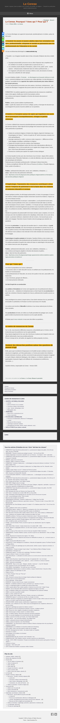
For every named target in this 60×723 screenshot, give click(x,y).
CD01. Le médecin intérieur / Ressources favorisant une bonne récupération (23, 613)
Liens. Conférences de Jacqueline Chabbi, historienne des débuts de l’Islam (23, 514)
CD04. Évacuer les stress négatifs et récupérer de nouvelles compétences (22, 610)
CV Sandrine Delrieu (10, 635)
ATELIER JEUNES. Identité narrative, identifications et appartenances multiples (24, 602)
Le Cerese (30, 3)
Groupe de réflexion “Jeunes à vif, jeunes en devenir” (18, 554)
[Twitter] (3, 35)
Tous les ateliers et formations (14, 661)
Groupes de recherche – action (14, 668)
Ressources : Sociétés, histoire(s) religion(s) (18, 676)
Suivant (52, 20)
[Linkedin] (3, 44)
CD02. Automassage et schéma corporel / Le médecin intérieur (20, 611)
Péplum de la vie (9, 572)
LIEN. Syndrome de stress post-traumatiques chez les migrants (20, 565)
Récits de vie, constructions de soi (15, 413)
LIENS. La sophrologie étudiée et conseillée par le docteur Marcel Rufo (22, 585)
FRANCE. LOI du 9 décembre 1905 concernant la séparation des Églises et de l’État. (25, 588)
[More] (3, 51)
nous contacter (18, 319)
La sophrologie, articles (13, 704)
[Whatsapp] (3, 40)
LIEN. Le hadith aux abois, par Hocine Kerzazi (16, 521)
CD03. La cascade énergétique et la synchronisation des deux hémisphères (23, 615)
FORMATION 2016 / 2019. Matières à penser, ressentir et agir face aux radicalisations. (25, 638)
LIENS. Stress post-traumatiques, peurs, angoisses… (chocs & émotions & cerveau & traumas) (27, 560)
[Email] (3, 38)
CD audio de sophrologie (13, 706)
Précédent (45, 20)
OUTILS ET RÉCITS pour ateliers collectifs (16, 427)
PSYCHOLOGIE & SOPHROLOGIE (14, 416)
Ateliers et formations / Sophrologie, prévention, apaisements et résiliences (25, 702)
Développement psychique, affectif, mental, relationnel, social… (21, 425)
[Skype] (3, 49)
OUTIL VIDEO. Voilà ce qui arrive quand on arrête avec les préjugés (21, 628)
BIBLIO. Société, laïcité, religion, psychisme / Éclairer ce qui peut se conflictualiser (25, 595)
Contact (6, 386)
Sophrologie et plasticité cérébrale (15, 423)
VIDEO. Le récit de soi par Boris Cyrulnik (15, 592)
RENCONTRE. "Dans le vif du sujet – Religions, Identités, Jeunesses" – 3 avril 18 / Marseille (27, 564)
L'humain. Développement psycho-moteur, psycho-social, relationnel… (25, 699)
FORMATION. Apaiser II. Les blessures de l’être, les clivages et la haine (22, 597)
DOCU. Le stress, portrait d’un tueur (14, 593)
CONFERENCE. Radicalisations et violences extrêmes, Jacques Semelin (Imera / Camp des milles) (28, 568)
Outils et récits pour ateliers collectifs (16, 671)
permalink (40, 378)
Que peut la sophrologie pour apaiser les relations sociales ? (19, 606)
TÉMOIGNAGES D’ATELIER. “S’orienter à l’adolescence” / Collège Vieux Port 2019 (25, 499)
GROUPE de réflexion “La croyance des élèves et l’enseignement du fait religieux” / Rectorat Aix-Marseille (30, 517)
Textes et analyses (12, 663)
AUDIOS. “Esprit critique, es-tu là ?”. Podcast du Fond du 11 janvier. (21, 469)
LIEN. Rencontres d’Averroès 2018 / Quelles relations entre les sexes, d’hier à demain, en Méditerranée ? (30, 512)
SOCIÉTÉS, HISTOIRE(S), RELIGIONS (15, 401)
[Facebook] (3, 33)
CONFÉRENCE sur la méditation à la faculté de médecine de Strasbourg (22, 626)
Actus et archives (9, 391)
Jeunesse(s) (8, 686)
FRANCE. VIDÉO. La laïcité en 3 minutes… (16, 461)
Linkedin (55, 714)
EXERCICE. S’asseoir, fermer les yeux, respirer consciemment (20, 582)
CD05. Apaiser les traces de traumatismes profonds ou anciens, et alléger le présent (25, 608)
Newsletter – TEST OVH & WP (13, 644)
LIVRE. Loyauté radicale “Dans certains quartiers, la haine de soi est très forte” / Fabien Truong (27, 587)
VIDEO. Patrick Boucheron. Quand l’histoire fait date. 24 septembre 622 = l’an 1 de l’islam (26, 559)
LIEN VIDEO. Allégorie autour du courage (15, 483)
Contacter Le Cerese (10, 643)
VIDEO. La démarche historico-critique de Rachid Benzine (19, 620)
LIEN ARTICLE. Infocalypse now (13, 550)
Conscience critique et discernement (15, 406)
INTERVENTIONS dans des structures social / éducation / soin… (20, 636)
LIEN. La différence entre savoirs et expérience (16, 507)
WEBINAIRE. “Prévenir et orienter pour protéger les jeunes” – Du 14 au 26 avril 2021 (25, 453)
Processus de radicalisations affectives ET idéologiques (20, 418)
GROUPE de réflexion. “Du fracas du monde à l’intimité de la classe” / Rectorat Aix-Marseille (27, 516)
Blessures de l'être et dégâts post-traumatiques (20, 701)
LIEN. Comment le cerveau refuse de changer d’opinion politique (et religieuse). (24, 577)
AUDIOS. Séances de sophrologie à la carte (16, 570)
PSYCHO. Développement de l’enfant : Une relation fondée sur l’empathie (22, 630)
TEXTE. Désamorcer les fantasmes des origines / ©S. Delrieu (20, 535)
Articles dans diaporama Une (12, 658)
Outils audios (11, 666)
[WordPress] (3, 42)
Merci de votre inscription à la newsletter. (15, 497)
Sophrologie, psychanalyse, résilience (14, 692)
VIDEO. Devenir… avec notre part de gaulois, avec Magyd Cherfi (20, 618)
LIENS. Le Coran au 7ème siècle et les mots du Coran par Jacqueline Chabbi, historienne (26, 530)
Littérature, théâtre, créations (12, 656)
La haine (9, 420)
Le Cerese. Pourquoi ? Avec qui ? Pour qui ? (16, 573)
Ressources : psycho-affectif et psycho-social (18, 694)
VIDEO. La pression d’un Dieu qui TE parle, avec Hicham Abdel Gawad (22, 616)
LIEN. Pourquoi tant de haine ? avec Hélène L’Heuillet (18, 481)
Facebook (52, 714)
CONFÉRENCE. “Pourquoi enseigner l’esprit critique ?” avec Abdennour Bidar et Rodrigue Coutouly (28, 549)
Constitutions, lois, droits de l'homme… (18, 683)
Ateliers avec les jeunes (13, 688)
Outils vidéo (10, 664)
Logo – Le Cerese (10, 575)
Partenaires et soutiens (10, 389)
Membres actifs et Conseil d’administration (15, 578)
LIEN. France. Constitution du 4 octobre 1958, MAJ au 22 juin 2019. (21, 492)
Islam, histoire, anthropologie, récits (17, 681)
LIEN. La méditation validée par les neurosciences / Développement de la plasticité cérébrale (27, 590)
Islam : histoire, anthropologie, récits (15, 408)
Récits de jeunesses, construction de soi (17, 691)
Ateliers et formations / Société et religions (17, 684)
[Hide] (2, 53)
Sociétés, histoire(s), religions (12, 674)
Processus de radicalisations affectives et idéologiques (21, 697)
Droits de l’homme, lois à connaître (15, 404)
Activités (8, 659)
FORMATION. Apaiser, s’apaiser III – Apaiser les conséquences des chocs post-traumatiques (27, 509)
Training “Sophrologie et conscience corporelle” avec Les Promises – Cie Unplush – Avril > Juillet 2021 (29, 454)
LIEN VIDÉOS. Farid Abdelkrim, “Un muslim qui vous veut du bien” (21, 567)
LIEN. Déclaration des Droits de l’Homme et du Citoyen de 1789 (20, 491)
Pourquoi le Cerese (9, 388)
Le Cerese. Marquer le (32, 378)
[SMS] (3, 46)
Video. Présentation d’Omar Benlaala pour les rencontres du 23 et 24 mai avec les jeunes (26, 494)
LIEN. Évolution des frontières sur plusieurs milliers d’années (19, 646)
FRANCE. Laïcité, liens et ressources (14, 459)
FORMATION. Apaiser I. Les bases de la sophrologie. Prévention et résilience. (23, 552)
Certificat (39, 164)
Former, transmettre (11, 415)
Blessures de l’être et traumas (14, 422)
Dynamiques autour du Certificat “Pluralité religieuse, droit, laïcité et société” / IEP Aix (25, 519)
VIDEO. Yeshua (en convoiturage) (13, 562)
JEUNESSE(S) (9, 411)
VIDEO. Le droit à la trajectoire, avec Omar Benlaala (18, 621)
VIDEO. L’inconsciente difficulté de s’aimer (15, 540)
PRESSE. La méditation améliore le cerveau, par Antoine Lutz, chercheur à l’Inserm (25, 583)
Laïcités (9, 403)
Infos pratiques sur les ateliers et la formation (16, 633)
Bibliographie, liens (11, 410)
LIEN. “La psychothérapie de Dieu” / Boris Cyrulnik (17, 496)
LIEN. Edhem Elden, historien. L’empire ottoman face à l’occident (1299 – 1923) (24, 526)
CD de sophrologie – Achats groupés (14, 580)
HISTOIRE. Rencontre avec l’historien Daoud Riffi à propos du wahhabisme (23, 511)
